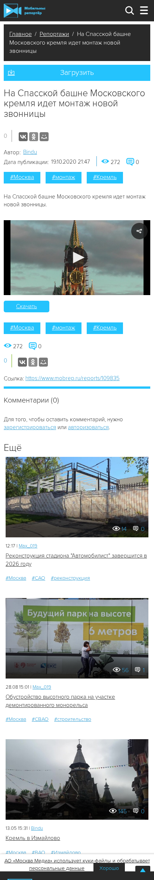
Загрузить (77, 72)
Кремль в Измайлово (33, 838)
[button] (77, 257)
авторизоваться (88, 427)
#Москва (22, 177)
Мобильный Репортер (24, 10)
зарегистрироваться (30, 427)
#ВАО (38, 852)
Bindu (30, 152)
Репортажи (54, 34)
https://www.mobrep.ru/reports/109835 (72, 378)
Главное (20, 34)
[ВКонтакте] (23, 136)
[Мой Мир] (44, 136)
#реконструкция (70, 578)
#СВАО (40, 719)
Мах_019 (28, 546)
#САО (38, 578)
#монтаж (63, 177)
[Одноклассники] (33, 136)
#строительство (72, 719)
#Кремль (105, 177)
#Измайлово (66, 852)
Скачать (26, 306)
